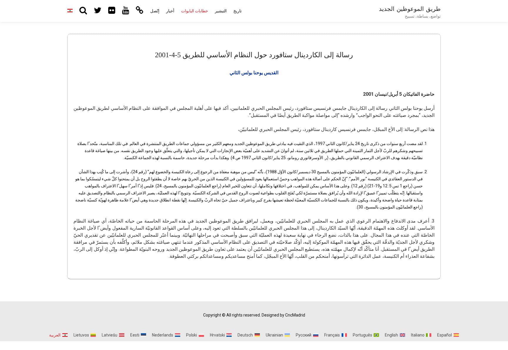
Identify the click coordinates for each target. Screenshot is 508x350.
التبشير (221, 11)
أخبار (170, 11)
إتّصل (154, 11)
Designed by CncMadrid (283, 315)
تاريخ (237, 11)
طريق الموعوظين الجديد (410, 8)
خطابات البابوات (194, 11)
